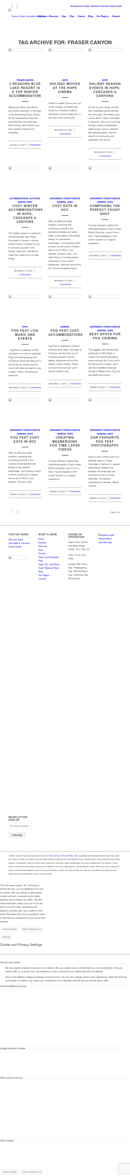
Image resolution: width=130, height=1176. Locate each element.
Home (41, 538)
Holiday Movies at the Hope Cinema (65, 88)
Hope (65, 80)
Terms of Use (54, 855)
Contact (42, 578)
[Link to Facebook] (9, 6)
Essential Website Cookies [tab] (13, 986)
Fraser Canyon (25, 80)
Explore (42, 542)
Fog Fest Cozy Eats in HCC (24, 439)
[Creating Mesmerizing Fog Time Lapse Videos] (65, 411)
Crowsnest (56, 198)
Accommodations (18, 198)
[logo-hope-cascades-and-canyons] (28, 16)
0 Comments (35, 144)
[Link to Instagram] (14, 6)
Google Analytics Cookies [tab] (12, 1048)
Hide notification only (31, 928)
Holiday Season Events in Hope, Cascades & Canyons (105, 90)
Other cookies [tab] (7, 1140)
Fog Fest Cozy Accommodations (65, 332)
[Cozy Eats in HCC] (65, 179)
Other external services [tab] (11, 1077)
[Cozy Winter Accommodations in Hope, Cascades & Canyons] (25, 179)
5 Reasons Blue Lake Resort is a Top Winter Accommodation (25, 90)
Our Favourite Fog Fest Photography (105, 441)
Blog (40, 571)
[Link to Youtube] (19, 6)
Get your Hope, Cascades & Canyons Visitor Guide (19, 543)
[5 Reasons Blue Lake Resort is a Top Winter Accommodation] (25, 61)
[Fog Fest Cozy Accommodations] (65, 308)
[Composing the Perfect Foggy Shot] (105, 179)
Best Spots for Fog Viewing (105, 336)
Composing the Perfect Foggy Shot (105, 210)
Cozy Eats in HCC (65, 208)
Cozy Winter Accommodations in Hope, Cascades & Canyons (25, 214)
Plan (40, 560)
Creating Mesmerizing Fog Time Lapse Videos (65, 443)
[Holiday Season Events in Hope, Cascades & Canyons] (105, 61)
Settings (6, 936)
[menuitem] (41, 16)
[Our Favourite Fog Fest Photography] (105, 411)
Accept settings (10, 928)
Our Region (43, 575)
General (61, 202)
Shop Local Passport (48, 557)
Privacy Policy (67, 855)
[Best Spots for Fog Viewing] (105, 308)
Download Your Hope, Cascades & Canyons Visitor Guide (96, 6)
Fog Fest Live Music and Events (25, 334)
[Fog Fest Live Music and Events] (25, 308)
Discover (42, 546)
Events (41, 553)
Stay (40, 549)
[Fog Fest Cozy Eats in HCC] (25, 411)
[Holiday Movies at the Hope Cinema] (65, 61)
